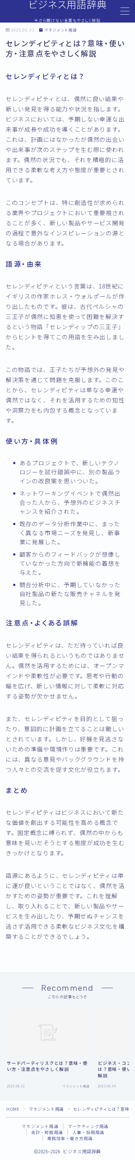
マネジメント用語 (60, 30)
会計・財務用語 (47, 1132)
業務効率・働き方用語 (70, 1138)
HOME (12, 1109)
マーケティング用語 (88, 1126)
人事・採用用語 (88, 1132)
